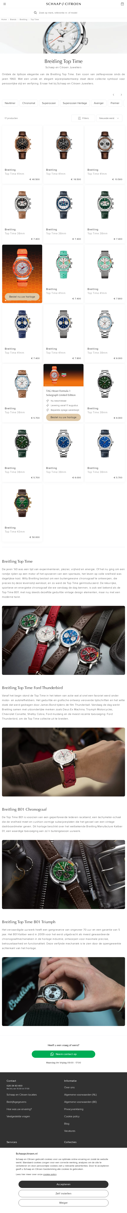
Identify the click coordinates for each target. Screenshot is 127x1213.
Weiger (63, 1202)
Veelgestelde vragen (18, 1116)
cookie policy (50, 1174)
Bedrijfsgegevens (16, 1102)
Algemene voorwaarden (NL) (80, 1094)
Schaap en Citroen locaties (22, 1094)
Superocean (49, 103)
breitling (23, 19)
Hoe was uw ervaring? (19, 1109)
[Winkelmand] (122, 4)
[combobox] (109, 118)
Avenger (99, 103)
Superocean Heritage (75, 103)
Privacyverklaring (73, 1109)
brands (13, 19)
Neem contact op (66, 1054)
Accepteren (64, 1184)
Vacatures (69, 1131)
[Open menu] (5, 4)
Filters (85, 118)
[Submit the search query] (35, 12)
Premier (115, 103)
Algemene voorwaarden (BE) (80, 1102)
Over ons (69, 1087)
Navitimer (10, 103)
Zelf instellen (64, 1193)
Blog (66, 1123)
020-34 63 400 (14, 1085)
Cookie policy (72, 1116)
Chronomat (28, 103)
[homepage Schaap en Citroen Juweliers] (63, 4)
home (4, 19)
